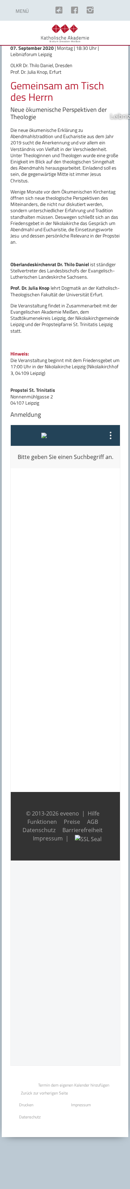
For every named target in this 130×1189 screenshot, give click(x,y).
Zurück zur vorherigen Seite (44, 1093)
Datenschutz (30, 1117)
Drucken (26, 1104)
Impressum (81, 1104)
